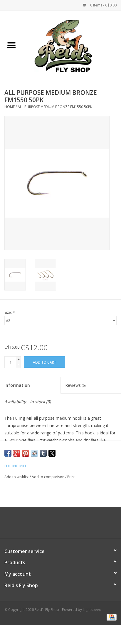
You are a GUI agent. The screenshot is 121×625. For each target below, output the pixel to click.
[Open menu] (11, 45)
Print (71, 476)
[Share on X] (52, 453)
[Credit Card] (111, 616)
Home (9, 106)
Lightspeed (92, 609)
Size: (9, 312)
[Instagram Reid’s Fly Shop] (71, 525)
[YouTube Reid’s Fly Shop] (60, 525)
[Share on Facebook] (7, 453)
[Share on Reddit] (34, 453)
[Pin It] (25, 453)
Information (17, 385)
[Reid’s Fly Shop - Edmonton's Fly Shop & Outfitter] (72, 45)
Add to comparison (48, 476)
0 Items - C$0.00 (103, 5)
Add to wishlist (17, 476)
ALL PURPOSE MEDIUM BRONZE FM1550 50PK (55, 106)
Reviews (75, 385)
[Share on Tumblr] (43, 453)
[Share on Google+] (16, 453)
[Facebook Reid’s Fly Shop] (50, 525)
